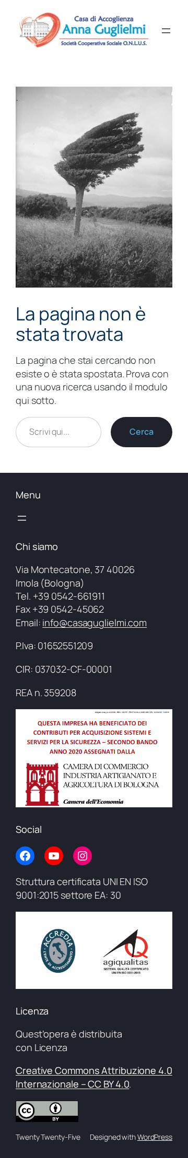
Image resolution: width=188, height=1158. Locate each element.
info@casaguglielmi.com (94, 622)
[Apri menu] (166, 31)
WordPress (154, 1137)
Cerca (142, 431)
